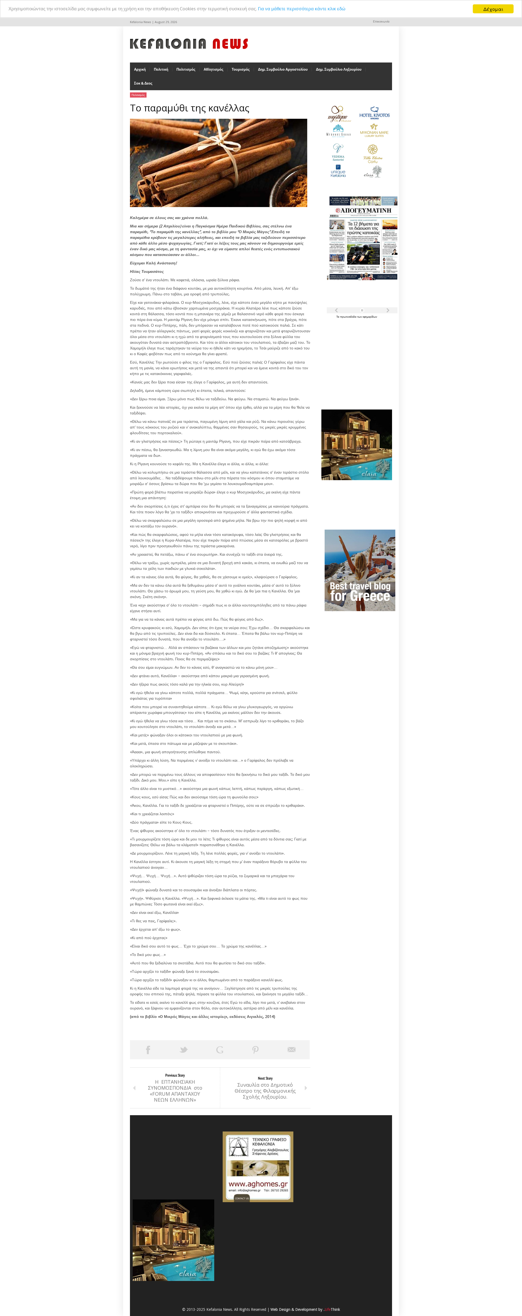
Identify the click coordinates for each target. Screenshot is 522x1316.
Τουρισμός (241, 69)
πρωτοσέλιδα (348, 316)
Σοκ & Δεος (143, 83)
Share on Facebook (148, 1049)
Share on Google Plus (220, 1049)
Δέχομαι (493, 8)
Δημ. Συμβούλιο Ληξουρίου (339, 69)
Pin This (256, 1049)
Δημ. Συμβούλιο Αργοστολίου (283, 69)
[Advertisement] (355, 361)
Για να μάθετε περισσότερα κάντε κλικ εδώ (301, 9)
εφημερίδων (370, 316)
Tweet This (184, 1049)
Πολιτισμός (185, 69)
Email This (292, 1049)
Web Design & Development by (305, 1309)
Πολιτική (161, 69)
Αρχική (140, 69)
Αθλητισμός (213, 69)
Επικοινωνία (381, 21)
